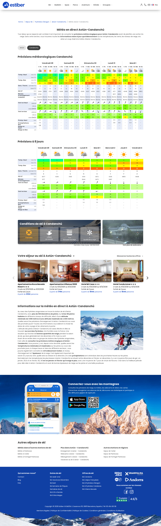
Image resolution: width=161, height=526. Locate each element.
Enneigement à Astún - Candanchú (74, 451)
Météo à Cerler (23, 454)
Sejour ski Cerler (110, 451)
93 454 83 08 (111, 506)
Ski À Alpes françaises (90, 480)
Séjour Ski (29, 22)
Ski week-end (55, 477)
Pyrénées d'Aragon (42, 22)
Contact (21, 477)
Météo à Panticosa (25, 451)
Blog (19, 480)
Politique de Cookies (80, 511)
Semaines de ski (56, 489)
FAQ (19, 483)
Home (20, 22)
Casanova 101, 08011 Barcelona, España (87, 506)
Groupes (106, 5)
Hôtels (96, 5)
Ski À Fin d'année (56, 492)
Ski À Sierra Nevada (89, 489)
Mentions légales (43, 511)
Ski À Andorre (87, 477)
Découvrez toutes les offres (129, 256)
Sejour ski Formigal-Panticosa (114, 457)
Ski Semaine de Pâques (59, 486)
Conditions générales (97, 511)
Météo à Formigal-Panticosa (28, 457)
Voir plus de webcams (132, 245)
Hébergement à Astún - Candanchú (74, 457)
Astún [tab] (22, 48)
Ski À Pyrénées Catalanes (91, 486)
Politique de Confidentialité (61, 511)
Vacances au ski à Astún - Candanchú (75, 460)
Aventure (86, 5)
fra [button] (156, 5)
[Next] (147, 278)
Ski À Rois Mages (56, 495)
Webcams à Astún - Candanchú (72, 454)
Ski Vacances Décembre (59, 480)
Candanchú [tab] (33, 48)
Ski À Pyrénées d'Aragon (91, 483)
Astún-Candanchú (59, 22)
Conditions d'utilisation (115, 511)
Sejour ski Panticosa (111, 454)
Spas (67, 5)
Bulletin (58, 5)
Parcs (75, 5)
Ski (49, 5)
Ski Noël (53, 483)
